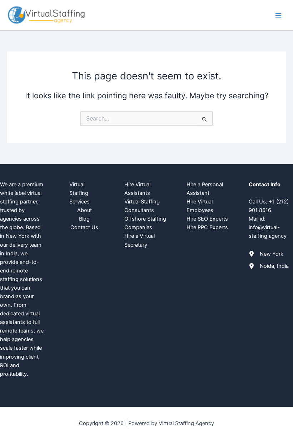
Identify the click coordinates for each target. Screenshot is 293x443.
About (84, 210)
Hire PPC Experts (207, 227)
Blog (84, 219)
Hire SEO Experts (207, 219)
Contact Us (84, 227)
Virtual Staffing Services (79, 193)
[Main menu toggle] (278, 15)
